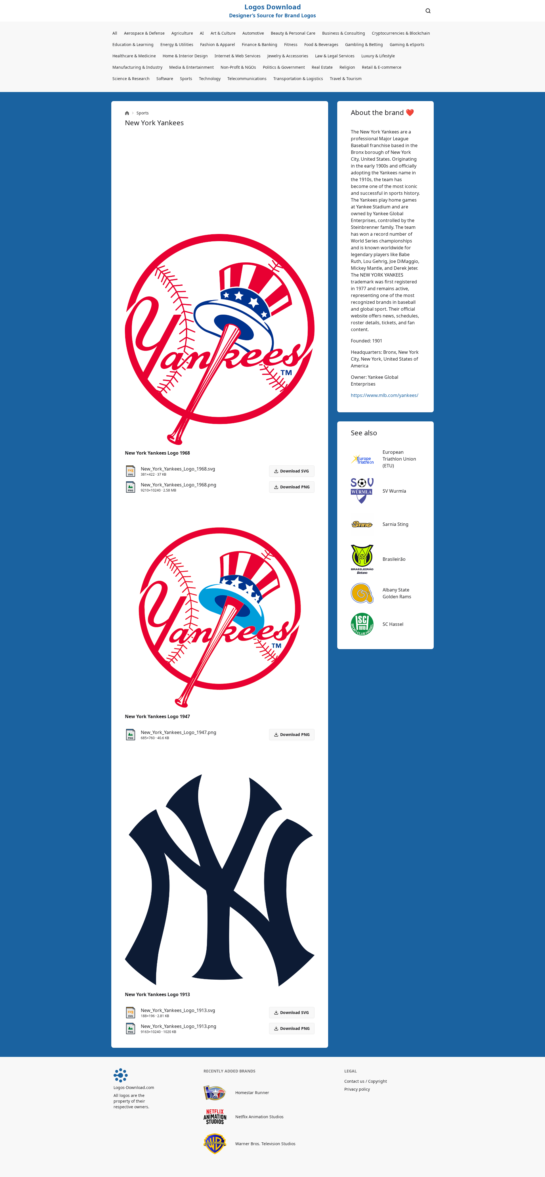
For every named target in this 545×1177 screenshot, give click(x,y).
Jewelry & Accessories (287, 55)
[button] (292, 487)
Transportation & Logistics (298, 78)
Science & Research (131, 78)
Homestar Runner (252, 1092)
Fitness (290, 44)
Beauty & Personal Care (293, 33)
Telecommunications (247, 78)
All (114, 33)
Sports (186, 78)
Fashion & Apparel (217, 44)
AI (202, 33)
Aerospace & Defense (144, 33)
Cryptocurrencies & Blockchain (401, 33)
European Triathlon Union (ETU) (399, 459)
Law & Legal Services (335, 55)
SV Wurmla (394, 491)
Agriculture (182, 33)
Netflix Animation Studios (259, 1116)
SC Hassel (393, 624)
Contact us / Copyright (365, 1081)
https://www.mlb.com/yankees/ (384, 395)
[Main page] (127, 113)
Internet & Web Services (238, 55)
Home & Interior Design (185, 55)
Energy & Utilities (176, 44)
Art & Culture (223, 33)
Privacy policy (357, 1089)
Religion (347, 67)
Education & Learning (133, 44)
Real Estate (322, 67)
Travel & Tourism (346, 78)
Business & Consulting (343, 33)
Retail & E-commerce (381, 67)
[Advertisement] (220, 180)
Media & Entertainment (191, 67)
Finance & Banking (259, 44)
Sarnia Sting (395, 524)
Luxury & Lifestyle (378, 55)
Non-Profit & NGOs (238, 67)
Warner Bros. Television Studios (265, 1143)
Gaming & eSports (407, 44)
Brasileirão (394, 559)
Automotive (253, 33)
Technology (210, 78)
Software (164, 78)
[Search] (428, 10)
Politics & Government (284, 67)
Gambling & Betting (364, 44)
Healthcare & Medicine (134, 55)
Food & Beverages (321, 44)
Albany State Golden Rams (397, 593)
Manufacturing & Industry (137, 67)
